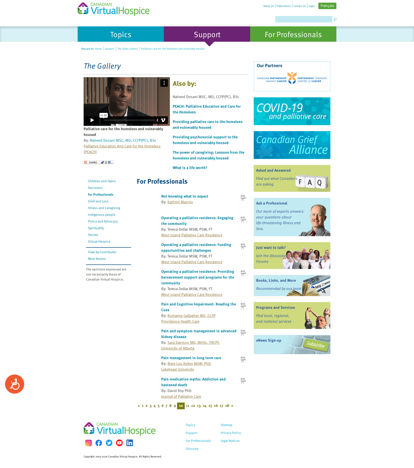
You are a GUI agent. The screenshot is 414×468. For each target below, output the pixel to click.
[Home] (116, 8)
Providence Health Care (180, 321)
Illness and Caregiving (104, 207)
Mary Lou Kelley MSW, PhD (189, 363)
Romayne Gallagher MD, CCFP (191, 315)
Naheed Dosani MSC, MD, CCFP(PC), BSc (123, 140)
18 (227, 405)
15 (210, 405)
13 (199, 405)
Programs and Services (275, 307)
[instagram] (88, 443)
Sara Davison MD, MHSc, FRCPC (193, 342)
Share (99, 162)
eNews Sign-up (268, 340)
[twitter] (109, 442)
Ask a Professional (271, 203)
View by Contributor (102, 251)
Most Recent (97, 258)
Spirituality (96, 227)
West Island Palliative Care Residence (191, 235)
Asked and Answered (273, 170)
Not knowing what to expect (184, 196)
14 (205, 405)
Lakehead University (177, 369)
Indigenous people (101, 214)
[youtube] (119, 442)
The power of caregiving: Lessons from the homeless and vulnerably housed (208, 155)
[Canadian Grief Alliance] (292, 145)
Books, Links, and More (276, 280)
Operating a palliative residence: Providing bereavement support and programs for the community (197, 277)
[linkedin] (129, 442)
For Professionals (100, 194)
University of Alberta (177, 348)
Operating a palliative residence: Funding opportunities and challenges (196, 247)
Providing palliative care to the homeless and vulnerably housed (207, 124)
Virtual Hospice (99, 241)
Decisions (95, 187)
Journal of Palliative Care (181, 396)
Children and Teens (102, 180)
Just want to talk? (271, 247)
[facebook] (98, 443)
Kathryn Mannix (180, 202)
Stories (93, 234)
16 (216, 405)
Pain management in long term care (191, 358)
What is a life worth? (190, 167)
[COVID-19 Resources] (292, 111)
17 (221, 405)
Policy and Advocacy (103, 221)
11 (187, 405)
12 (193, 405)
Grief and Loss (98, 201)
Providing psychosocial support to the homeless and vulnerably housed (205, 140)
